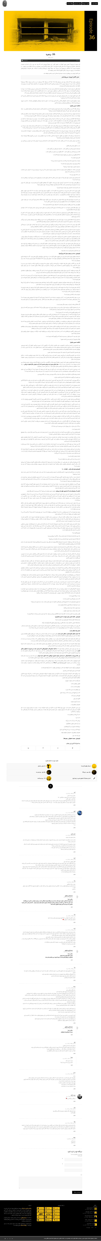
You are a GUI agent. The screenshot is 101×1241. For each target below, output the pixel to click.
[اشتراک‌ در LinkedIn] (28, 748)
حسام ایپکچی (23, 1217)
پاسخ (74, 805)
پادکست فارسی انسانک (26, 1208)
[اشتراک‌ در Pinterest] (43, 748)
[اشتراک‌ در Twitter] (72, 748)
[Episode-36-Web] (50, 31)
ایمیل (62, 1163)
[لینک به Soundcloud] (7, 1239)
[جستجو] (65, 3)
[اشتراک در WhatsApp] (57, 748)
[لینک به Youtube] (5, 1239)
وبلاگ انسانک (23, 1225)
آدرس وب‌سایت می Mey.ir (60, 663)
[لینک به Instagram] (10, 1239)
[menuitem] (94, 3)
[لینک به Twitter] (12, 1239)
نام (62, 1158)
